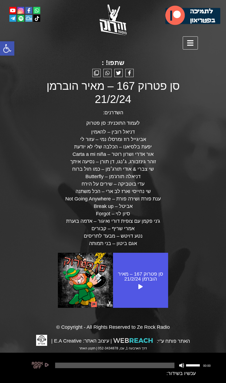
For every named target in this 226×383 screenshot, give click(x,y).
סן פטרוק (96, 123)
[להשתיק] (181, 365)
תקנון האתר (87, 348)
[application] (132, 365)
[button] (7, 48)
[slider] (193, 365)
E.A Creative (68, 341)
